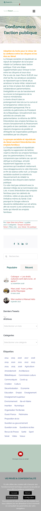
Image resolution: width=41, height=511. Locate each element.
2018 (33, 358)
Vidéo (14, 436)
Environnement (11, 401)
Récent (29, 267)
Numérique (19, 406)
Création (8, 384)
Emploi (19, 393)
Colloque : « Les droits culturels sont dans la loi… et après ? (23, 278)
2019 (6, 362)
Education (9, 393)
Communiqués (11, 380)
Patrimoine (23, 414)
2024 (7, 366)
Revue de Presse (12, 432)
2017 (19, 227)
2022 (26, 362)
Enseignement (30, 393)
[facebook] (19, 4)
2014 (6, 358)
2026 (20, 366)
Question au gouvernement (16, 423)
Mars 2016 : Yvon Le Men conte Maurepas (21, 290)
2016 (20, 358)
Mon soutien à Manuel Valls (23, 299)
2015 (13, 358)
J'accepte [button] (14, 493)
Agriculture (29, 366)
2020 (13, 362)
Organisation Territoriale (14, 410)
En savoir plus (12, 497)
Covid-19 (23, 380)
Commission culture (27, 375)
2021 (20, 362)
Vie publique (31, 227)
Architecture (24, 371)
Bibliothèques (10, 375)
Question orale (11, 427)
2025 (13, 366)
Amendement (10, 371)
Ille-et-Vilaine (25, 401)
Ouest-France (10, 414)
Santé (23, 432)
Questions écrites (27, 427)
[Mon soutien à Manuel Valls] (6, 299)
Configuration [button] (29, 497)
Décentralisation (11, 388)
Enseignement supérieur (15, 397)
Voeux (22, 436)
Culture (17, 384)
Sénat (24, 227)
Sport (31, 432)
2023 (33, 362)
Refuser (27, 493)
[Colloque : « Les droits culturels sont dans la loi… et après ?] (6, 278)
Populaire (12, 267)
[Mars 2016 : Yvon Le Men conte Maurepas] (6, 289)
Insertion (8, 406)
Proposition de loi (12, 419)
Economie (25, 388)
